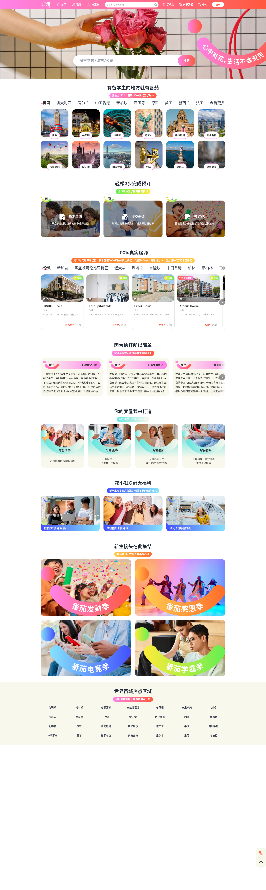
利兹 (186, 717)
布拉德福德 (133, 707)
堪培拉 (213, 735)
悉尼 (186, 735)
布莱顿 (160, 707)
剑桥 (213, 707)
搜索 (186, 60)
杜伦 (106, 717)
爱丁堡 (133, 717)
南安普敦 (133, 735)
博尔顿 (79, 707)
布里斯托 (187, 707)
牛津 (186, 726)
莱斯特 (213, 717)
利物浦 (52, 726)
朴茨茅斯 (52, 735)
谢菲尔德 (106, 735)
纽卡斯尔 (133, 726)
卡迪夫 (52, 717)
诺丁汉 (160, 726)
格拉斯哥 (160, 717)
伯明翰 (52, 707)
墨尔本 (160, 735)
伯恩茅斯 (106, 707)
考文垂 (79, 717)
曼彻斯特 (106, 726)
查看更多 (217, 103)
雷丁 (79, 735)
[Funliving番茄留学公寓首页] (45, 4)
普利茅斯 (214, 726)
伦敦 (79, 726)
